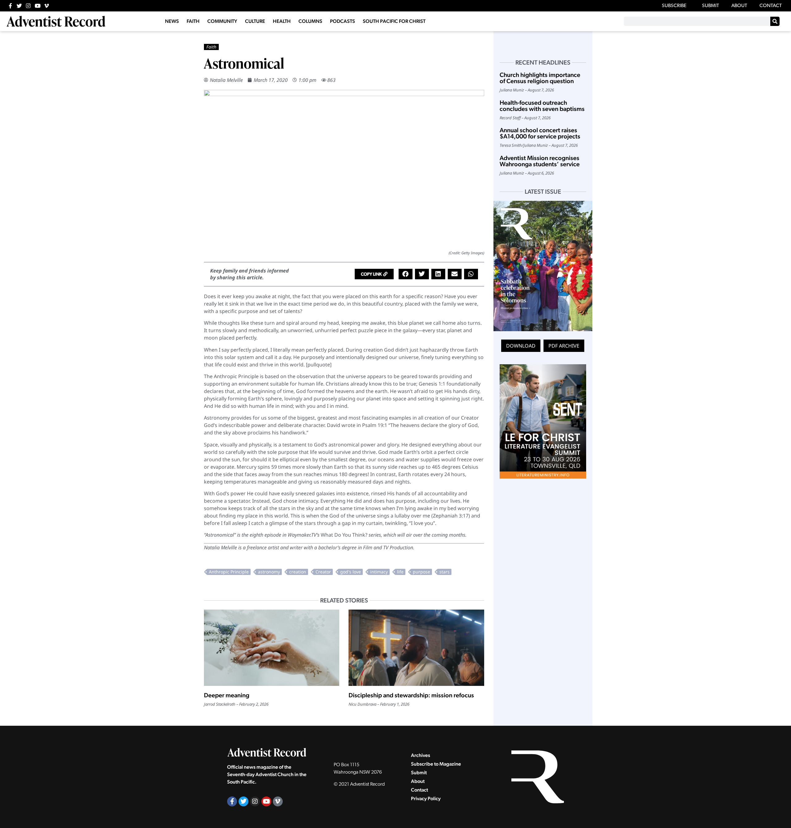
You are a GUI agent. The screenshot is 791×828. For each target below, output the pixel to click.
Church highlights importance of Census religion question (540, 78)
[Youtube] (37, 6)
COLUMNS (310, 21)
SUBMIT (710, 5)
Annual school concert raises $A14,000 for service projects (540, 133)
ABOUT (739, 5)
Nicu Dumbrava (362, 704)
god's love (350, 572)
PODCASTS (342, 21)
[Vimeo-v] (46, 6)
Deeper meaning (226, 695)
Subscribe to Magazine (436, 764)
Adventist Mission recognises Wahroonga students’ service (540, 161)
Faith (211, 47)
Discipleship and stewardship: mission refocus (411, 695)
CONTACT (770, 5)
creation (297, 572)
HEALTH (282, 21)
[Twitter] (19, 6)
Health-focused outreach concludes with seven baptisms (542, 105)
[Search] (775, 21)
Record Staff (510, 117)
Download (520, 345)
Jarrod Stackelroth (219, 704)
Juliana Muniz (512, 90)
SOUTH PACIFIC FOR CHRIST (394, 21)
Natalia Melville (226, 80)
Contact (419, 790)
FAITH (193, 21)
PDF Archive (563, 345)
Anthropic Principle (229, 572)
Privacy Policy (426, 798)
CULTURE (255, 21)
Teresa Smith (511, 145)
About (418, 781)
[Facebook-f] (10, 6)
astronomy (269, 572)
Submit (419, 772)
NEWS (172, 21)
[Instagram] (28, 6)
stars (444, 572)
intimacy (379, 572)
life (400, 572)
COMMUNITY (222, 21)
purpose (421, 572)
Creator (323, 572)
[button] (374, 274)
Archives (420, 755)
